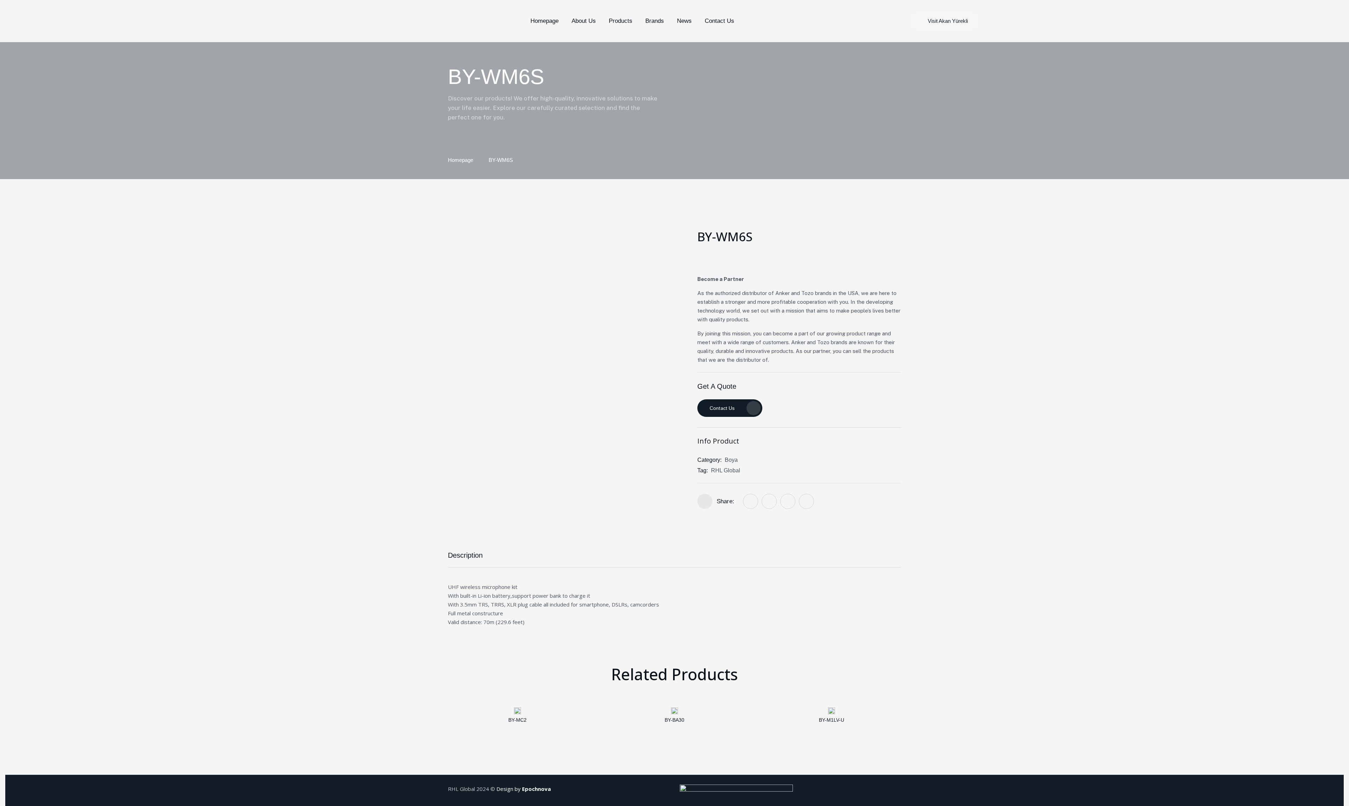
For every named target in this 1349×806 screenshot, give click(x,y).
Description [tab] (465, 555)
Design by (523, 788)
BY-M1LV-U (831, 720)
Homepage (460, 160)
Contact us (722, 408)
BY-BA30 (674, 720)
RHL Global (725, 470)
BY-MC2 (517, 720)
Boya (731, 460)
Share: (725, 501)
